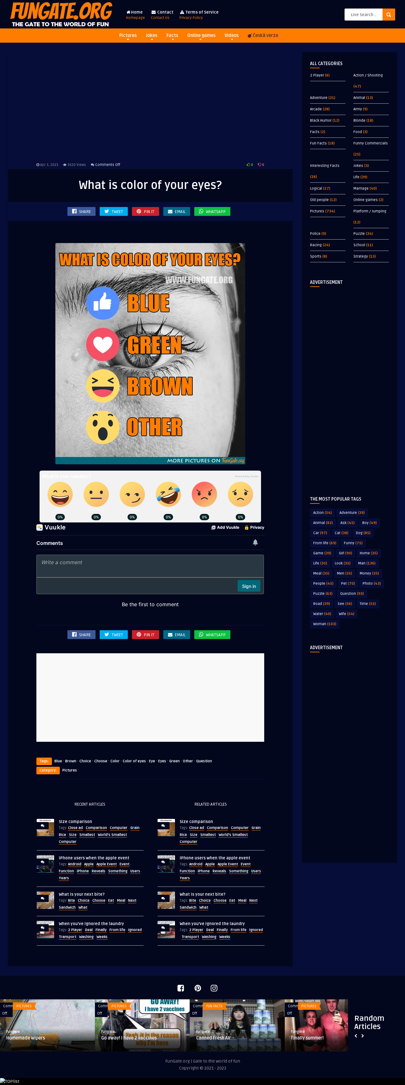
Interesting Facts (325, 165)
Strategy (360, 256)
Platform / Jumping (369, 211)
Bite (71, 900)
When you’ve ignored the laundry (91, 923)
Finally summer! (307, 1038)
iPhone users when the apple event (94, 858)
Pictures (128, 35)
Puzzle (359, 233)
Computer (119, 828)
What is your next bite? (82, 894)
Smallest (87, 834)
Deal (89, 930)
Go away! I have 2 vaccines (129, 1038)
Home (135, 15)
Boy (369, 523)
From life (117, 930)
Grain (135, 828)
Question (204, 761)
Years (64, 878)
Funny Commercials (370, 143)
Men (344, 573)
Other (188, 761)
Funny (353, 543)
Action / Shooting (368, 75)
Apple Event (107, 864)
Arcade (316, 109)
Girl (345, 553)
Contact (162, 15)
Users (135, 871)
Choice (85, 761)
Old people (319, 200)
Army (357, 109)
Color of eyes (134, 761)
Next (132, 900)
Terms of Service (199, 15)
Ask (347, 523)
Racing (316, 245)
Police (315, 233)
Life (356, 177)
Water (322, 614)
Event (124, 864)
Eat (111, 900)
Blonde (359, 120)
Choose (100, 761)
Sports (315, 256)
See (345, 603)
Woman (324, 624)
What (82, 907)
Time (368, 603)
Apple (89, 864)
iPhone (83, 871)
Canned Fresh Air (213, 1038)
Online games (201, 35)
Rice (62, 834)
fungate (13, 1032)
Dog (363, 533)
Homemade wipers (25, 1038)
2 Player (75, 930)
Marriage (361, 188)
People (323, 583)
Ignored (135, 930)
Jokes (151, 35)
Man (367, 563)
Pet (348, 583)
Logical (316, 188)
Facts (172, 35)
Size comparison (75, 821)
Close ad (75, 828)
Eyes (162, 761)
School (359, 245)
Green (174, 761)
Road (321, 603)
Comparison (96, 828)
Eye (152, 761)
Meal (121, 900)
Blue (58, 761)
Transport (67, 937)
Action (322, 512)
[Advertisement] (150, 106)
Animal (359, 97)
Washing (86, 937)
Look (343, 563)
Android (74, 864)
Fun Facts (318, 143)
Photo (372, 583)
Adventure (318, 97)
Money (369, 573)
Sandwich (67, 907)
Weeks (102, 937)
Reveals (98, 871)
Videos (232, 35)
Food (357, 132)
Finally (101, 930)
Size (73, 834)
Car (320, 533)
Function (66, 871)
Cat (341, 533)
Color (115, 761)
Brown (70, 761)
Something (118, 871)
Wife (346, 614)
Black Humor (321, 120)
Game (322, 553)
